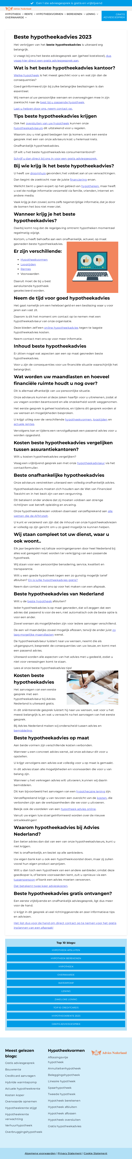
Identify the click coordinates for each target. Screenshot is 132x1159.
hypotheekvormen (78, 419)
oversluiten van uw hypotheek (47, 123)
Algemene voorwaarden (40, 1153)
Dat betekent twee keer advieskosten (41, 886)
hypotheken (90, 186)
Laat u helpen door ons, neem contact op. (43, 108)
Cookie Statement (95, 1153)
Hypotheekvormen (34, 259)
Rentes (26, 269)
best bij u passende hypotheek (62, 102)
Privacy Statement (70, 1153)
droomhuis (38, 173)
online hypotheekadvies (61, 327)
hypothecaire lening (90, 791)
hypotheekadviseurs (28, 128)
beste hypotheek (39, 601)
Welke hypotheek (26, 75)
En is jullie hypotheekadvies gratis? (53, 580)
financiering (78, 179)
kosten (102, 798)
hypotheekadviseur (91, 463)
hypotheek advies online (78, 809)
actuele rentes (24, 424)
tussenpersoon (24, 879)
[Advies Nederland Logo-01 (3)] (18, 7)
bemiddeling (23, 730)
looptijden (100, 419)
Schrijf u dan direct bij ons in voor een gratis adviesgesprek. (55, 158)
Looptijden (28, 264)
